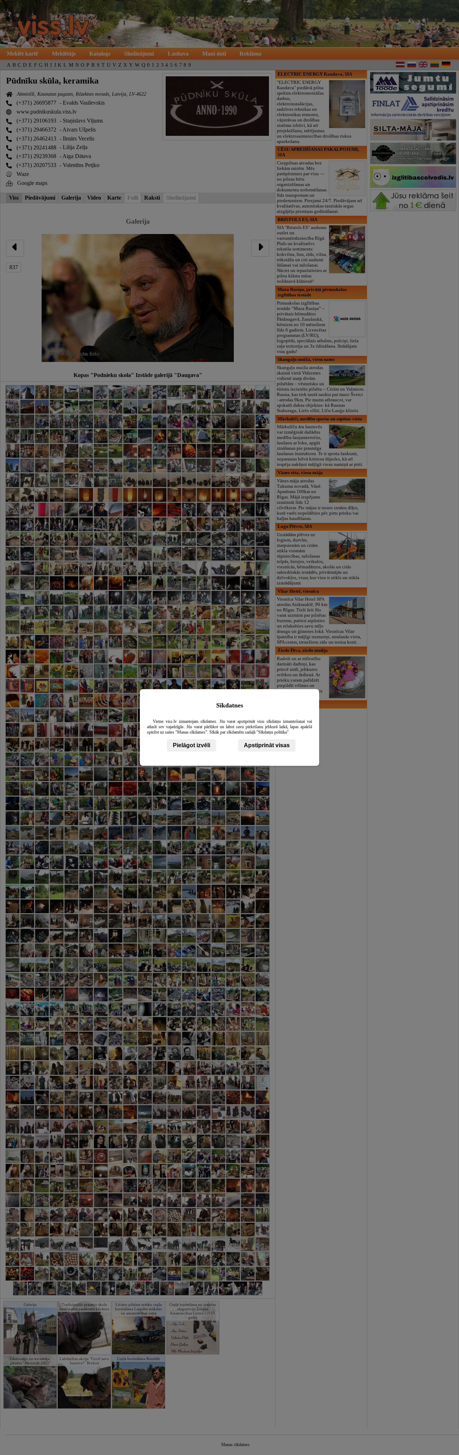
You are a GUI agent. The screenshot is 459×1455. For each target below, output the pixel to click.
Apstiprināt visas (267, 745)
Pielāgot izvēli (191, 745)
